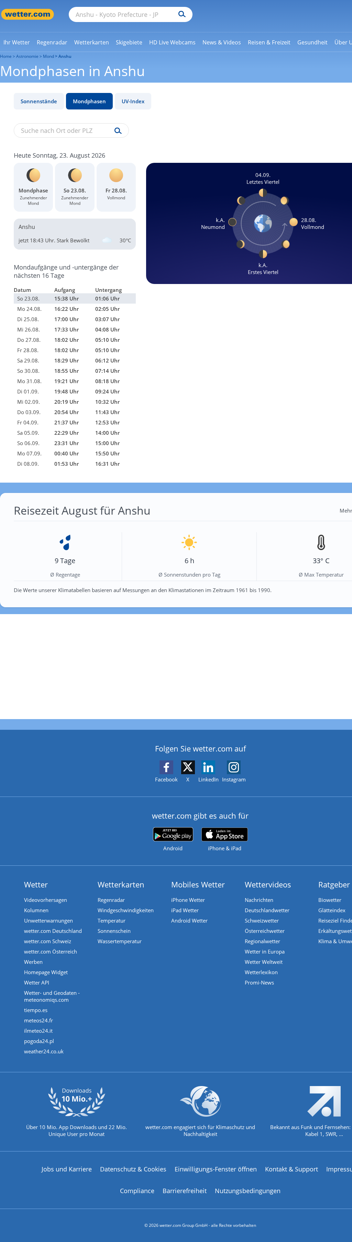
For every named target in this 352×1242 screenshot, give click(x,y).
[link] (16, 42)
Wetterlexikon (261, 972)
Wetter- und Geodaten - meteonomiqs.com (52, 996)
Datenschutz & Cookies (133, 1169)
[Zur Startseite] (27, 14)
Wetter (36, 884)
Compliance (137, 1191)
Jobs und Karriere (67, 1169)
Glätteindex (331, 910)
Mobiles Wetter (198, 884)
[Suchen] (180, 14)
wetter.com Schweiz (47, 941)
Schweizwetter (262, 920)
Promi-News (259, 982)
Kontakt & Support (291, 1169)
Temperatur (111, 920)
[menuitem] (16, 42)
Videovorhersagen (45, 899)
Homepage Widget (46, 972)
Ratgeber (334, 884)
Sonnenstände (39, 101)
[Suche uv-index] (116, 131)
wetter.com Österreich (50, 951)
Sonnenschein (114, 930)
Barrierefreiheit (185, 1191)
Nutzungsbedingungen (247, 1191)
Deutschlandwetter (267, 910)
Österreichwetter (265, 930)
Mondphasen (89, 101)
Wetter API (36, 982)
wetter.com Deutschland (53, 930)
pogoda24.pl (39, 1041)
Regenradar (111, 899)
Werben (33, 961)
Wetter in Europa (265, 951)
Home (6, 56)
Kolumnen (36, 910)
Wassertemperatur (120, 941)
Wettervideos (268, 884)
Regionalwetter (262, 941)
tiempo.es (35, 1010)
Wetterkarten (121, 884)
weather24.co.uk (44, 1051)
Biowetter (329, 899)
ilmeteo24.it (38, 1030)
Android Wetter (189, 920)
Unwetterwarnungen (48, 920)
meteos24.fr (38, 1020)
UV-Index (133, 101)
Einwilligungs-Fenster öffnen (216, 1169)
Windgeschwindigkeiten (126, 910)
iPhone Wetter (188, 899)
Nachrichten (259, 899)
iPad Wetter (185, 910)
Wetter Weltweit (264, 961)
